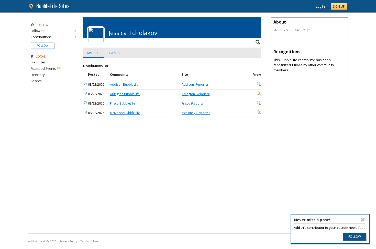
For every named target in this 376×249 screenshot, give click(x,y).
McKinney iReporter (196, 113)
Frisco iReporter (193, 103)
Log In (320, 6)
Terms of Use (89, 241)
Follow (42, 45)
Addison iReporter (195, 84)
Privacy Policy (68, 241)
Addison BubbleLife (124, 84)
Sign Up (339, 6)
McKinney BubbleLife (125, 113)
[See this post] (259, 85)
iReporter (38, 62)
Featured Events (43, 68)
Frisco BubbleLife (122, 103)
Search (36, 80)
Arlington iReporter (195, 94)
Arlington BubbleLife (125, 94)
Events (114, 53)
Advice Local (36, 241)
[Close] (363, 219)
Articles (93, 53)
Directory (38, 74)
